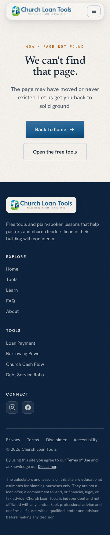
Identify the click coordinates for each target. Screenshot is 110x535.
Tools (11, 279)
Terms (33, 439)
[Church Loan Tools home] (41, 11)
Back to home (50, 129)
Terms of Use (78, 460)
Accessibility (85, 439)
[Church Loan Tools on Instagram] (12, 407)
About (12, 311)
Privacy (13, 439)
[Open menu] (94, 11)
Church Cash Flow (25, 364)
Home (12, 269)
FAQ (10, 301)
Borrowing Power (23, 354)
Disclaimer (56, 439)
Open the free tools (55, 152)
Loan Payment (20, 343)
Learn (12, 290)
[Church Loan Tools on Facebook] (28, 407)
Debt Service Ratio (25, 375)
